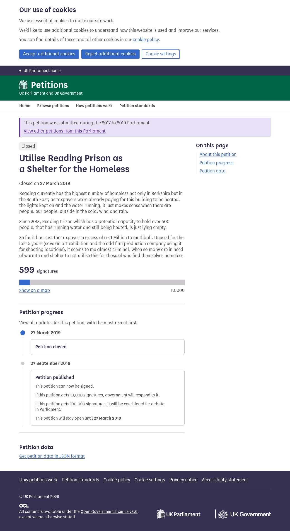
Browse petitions (53, 105)
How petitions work (94, 105)
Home (24, 105)
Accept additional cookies (49, 54)
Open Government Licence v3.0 (109, 511)
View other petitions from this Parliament (65, 131)
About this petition (218, 154)
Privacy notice (183, 479)
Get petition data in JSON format (52, 456)
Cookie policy (117, 479)
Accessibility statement (225, 479)
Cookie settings (161, 54)
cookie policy (146, 39)
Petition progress (216, 162)
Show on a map (34, 290)
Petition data (213, 171)
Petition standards (137, 105)
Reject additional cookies (110, 54)
